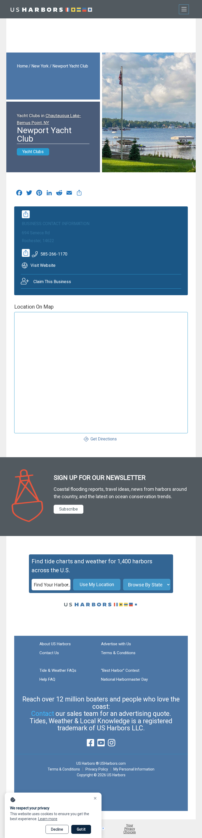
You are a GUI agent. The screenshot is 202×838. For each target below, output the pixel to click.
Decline (57, 829)
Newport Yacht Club (70, 66)
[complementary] (79, 194)
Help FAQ (47, 679)
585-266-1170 (54, 254)
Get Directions (103, 438)
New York (40, 66)
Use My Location (97, 584)
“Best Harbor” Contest (120, 670)
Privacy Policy (96, 769)
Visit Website (43, 265)
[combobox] (51, 584)
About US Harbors (55, 644)
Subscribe (68, 509)
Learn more (47, 819)
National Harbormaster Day (124, 679)
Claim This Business (52, 281)
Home (22, 66)
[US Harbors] (51, 9)
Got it (81, 829)
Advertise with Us (116, 644)
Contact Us (49, 652)
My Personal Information (133, 769)
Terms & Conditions (118, 652)
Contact (42, 713)
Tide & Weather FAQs (57, 670)
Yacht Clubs (33, 151)
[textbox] (51, 585)
